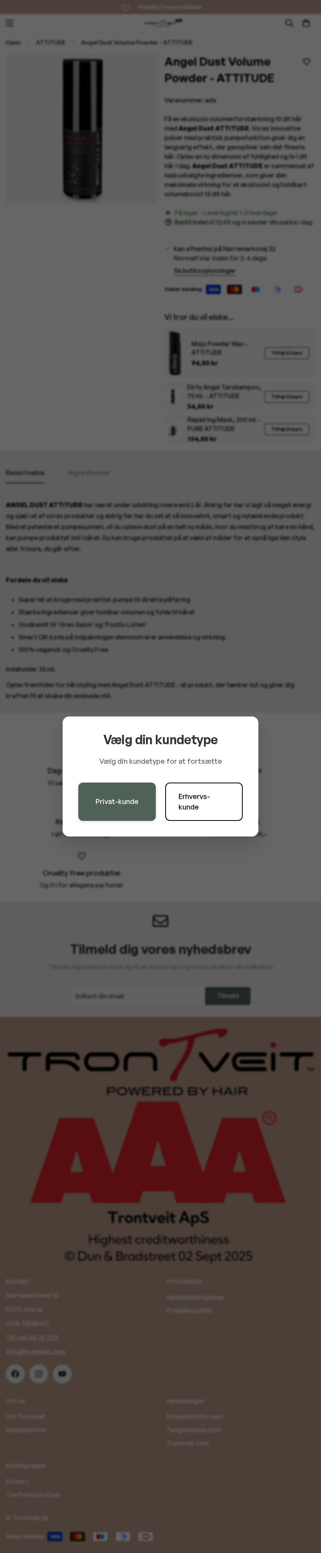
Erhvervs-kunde (194, 801)
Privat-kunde (117, 801)
